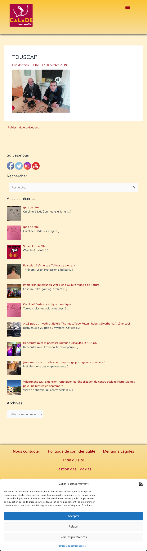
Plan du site (73, 460)
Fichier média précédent (21, 127)
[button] (141, 484)
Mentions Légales (118, 451)
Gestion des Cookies (73, 469)
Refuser (74, 526)
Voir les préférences (73, 537)
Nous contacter (26, 451)
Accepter (73, 516)
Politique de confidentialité (71, 545)
